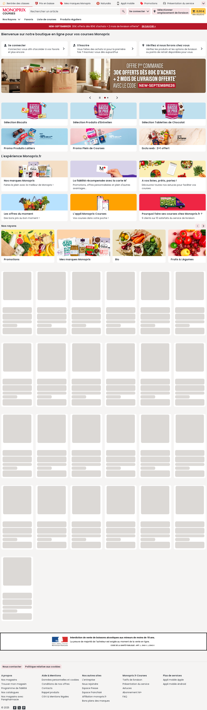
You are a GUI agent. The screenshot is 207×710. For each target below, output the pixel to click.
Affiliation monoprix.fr (94, 696)
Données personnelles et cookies (60, 679)
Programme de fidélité (14, 688)
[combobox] (74, 11)
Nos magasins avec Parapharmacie (12, 698)
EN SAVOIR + (149, 26)
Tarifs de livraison (132, 679)
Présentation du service (136, 684)
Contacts (47, 688)
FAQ (125, 696)
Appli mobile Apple (173, 679)
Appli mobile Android (174, 684)
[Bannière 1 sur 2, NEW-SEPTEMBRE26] (103, 76)
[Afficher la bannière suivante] (117, 97)
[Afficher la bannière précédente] (90, 97)
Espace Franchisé (92, 692)
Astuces (127, 688)
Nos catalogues (10, 692)
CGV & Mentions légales (55, 696)
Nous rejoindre (90, 684)
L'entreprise (88, 679)
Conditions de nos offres (56, 684)
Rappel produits (50, 692)
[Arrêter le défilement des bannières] (100, 97)
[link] (43, 666)
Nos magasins (9, 679)
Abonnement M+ (132, 692)
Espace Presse (90, 688)
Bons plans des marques (96, 700)
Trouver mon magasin (14, 684)
